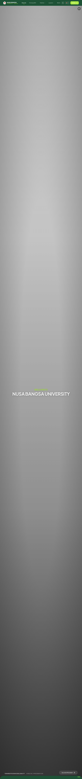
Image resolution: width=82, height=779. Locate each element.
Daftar (74, 2)
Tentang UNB (32, 2)
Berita (58, 2)
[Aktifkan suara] (79, 8)
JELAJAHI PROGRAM (67, 772)
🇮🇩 (66, 2)
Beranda (24, 2)
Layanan (51, 2)
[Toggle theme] (62, 2)
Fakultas (42, 2)
